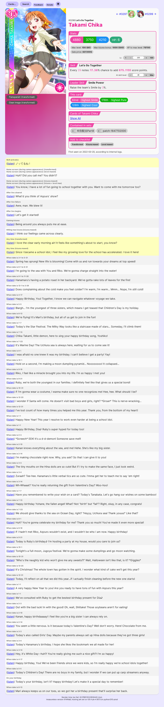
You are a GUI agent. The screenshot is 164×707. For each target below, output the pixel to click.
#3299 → (150, 14)
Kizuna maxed (92, 144)
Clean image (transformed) (22, 102)
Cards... (12, 4)
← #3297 (121, 14)
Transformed (77, 144)
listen (10, 163)
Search (25, 4)
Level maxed (107, 144)
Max (151, 75)
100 (151, 58)
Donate (50, 5)
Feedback (38, 5)
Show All (75, 118)
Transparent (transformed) (22, 97)
